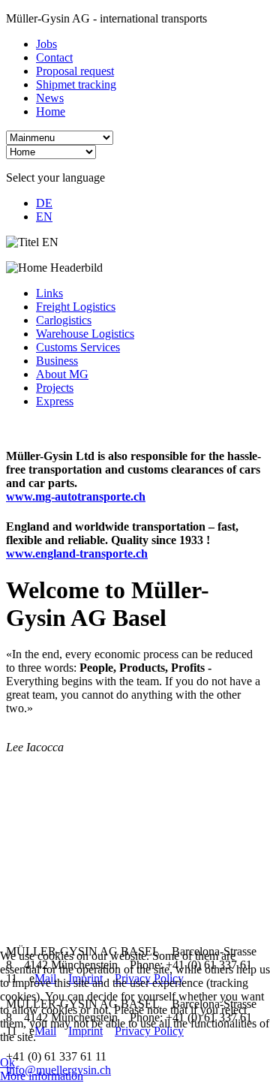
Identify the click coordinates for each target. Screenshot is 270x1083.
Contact (54, 57)
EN (44, 216)
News (50, 98)
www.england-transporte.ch (77, 553)
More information (41, 1075)
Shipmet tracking (76, 84)
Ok (7, 1062)
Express (55, 401)
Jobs (46, 44)
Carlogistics (64, 320)
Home (50, 111)
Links (49, 293)
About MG (62, 374)
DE (44, 203)
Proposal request (75, 71)
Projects (55, 387)
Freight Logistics (76, 306)
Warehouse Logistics (85, 333)
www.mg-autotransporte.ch (76, 496)
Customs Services (78, 347)
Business (57, 360)
